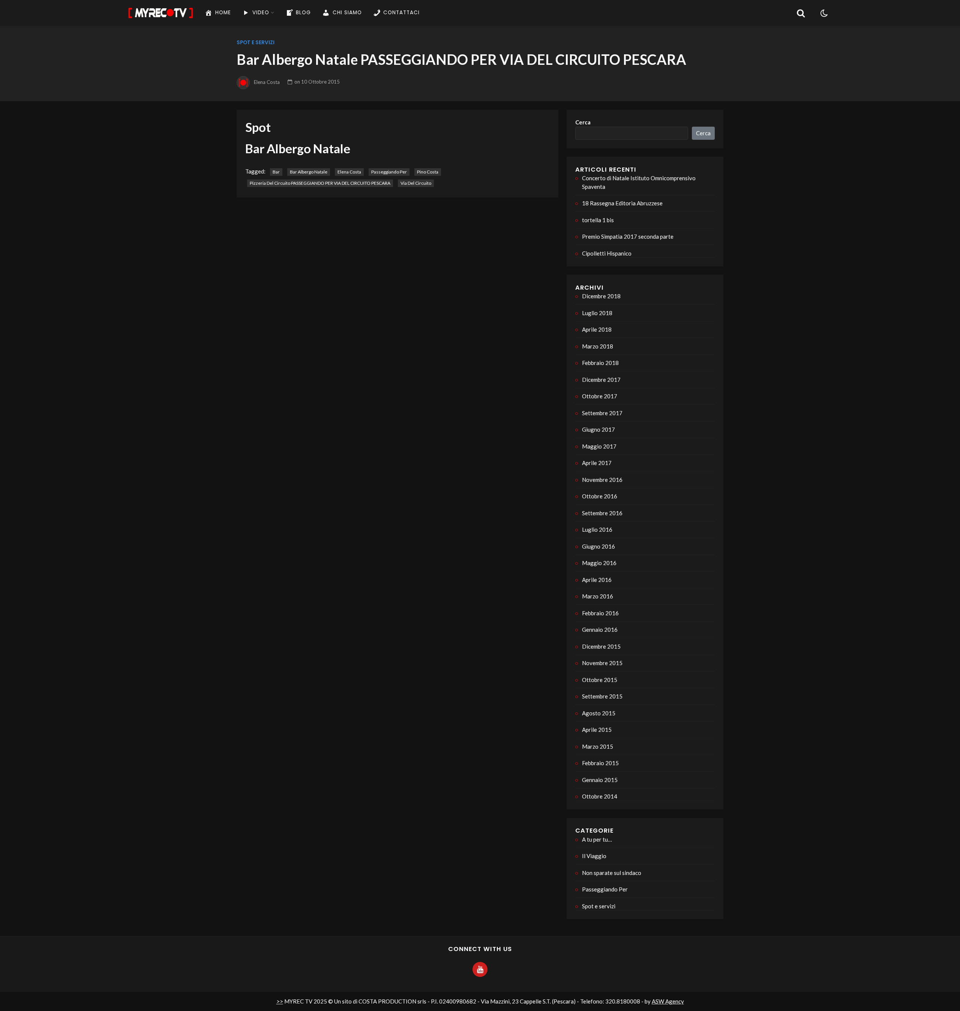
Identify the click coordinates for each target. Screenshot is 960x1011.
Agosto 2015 (598, 713)
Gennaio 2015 (600, 779)
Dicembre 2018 (601, 296)
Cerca (583, 122)
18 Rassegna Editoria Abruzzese (622, 203)
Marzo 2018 (597, 346)
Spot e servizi (255, 42)
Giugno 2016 (598, 546)
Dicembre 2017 (601, 379)
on (317, 82)
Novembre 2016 (602, 479)
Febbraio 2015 (600, 763)
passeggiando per (389, 172)
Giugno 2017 (598, 429)
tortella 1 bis (598, 220)
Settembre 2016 (602, 513)
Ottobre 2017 (599, 396)
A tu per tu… (597, 839)
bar (276, 172)
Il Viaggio (594, 855)
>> (279, 1001)
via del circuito (415, 183)
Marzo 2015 (597, 746)
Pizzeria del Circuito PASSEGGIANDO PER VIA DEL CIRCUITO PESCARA (320, 183)
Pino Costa (427, 172)
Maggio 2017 (599, 446)
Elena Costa (267, 82)
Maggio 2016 (599, 562)
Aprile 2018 (597, 329)
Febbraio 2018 (600, 362)
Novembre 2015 (602, 663)
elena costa (349, 172)
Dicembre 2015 (601, 646)
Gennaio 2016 (600, 629)
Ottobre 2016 (599, 496)
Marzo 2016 (597, 596)
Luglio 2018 (597, 313)
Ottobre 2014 (599, 796)
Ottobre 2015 (599, 679)
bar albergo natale (308, 172)
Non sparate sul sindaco (611, 872)
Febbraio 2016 (600, 613)
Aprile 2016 (597, 579)
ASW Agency (668, 1001)
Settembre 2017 (602, 413)
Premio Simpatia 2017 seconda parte (628, 236)
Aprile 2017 (597, 462)
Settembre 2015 (602, 696)
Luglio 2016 (597, 529)
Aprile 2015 (597, 729)
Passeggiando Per (605, 889)
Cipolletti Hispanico (607, 253)
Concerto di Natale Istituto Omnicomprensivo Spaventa (639, 182)
